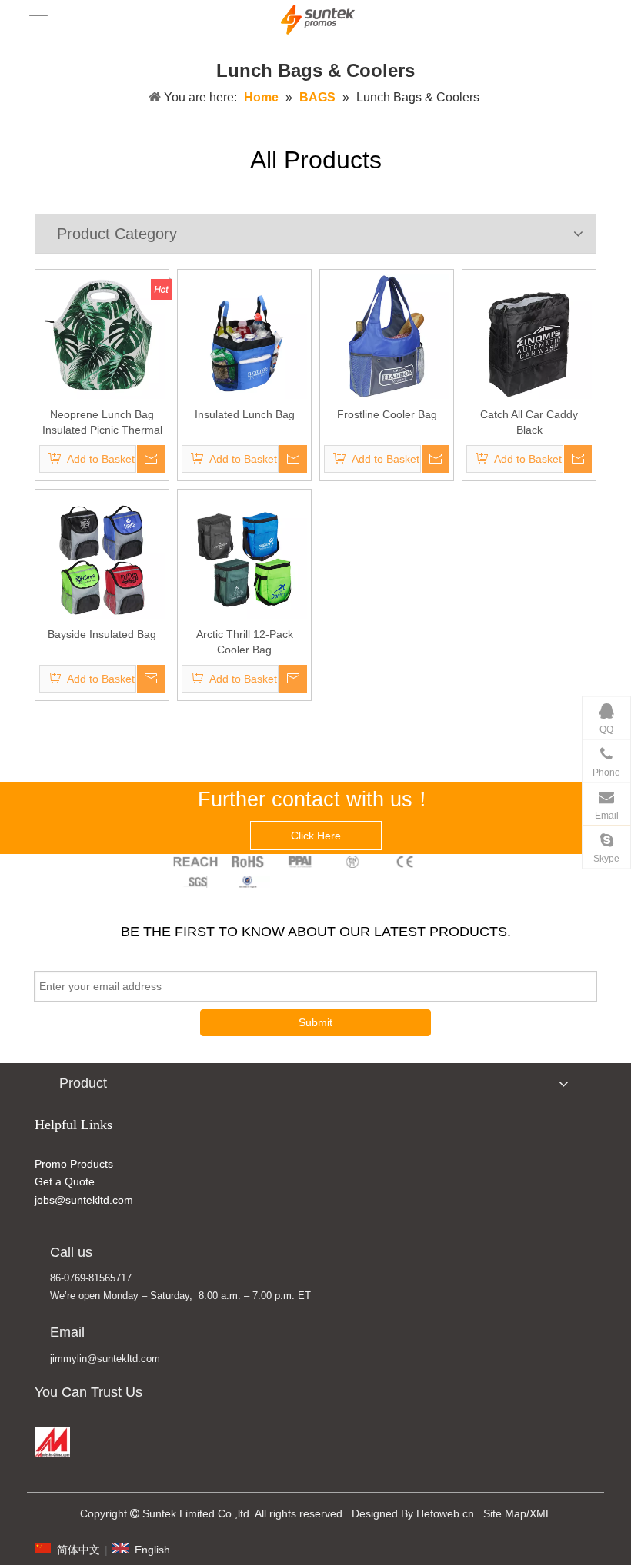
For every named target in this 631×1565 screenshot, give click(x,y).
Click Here (316, 835)
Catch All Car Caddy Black (529, 422)
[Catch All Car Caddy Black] (529, 335)
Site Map (504, 1513)
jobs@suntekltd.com (84, 1200)
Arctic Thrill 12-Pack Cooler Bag (244, 642)
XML (540, 1513)
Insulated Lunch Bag (245, 414)
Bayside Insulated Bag (102, 634)
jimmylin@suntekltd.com (105, 1358)
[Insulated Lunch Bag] (244, 335)
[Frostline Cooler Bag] (386, 335)
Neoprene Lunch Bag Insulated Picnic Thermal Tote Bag (102, 422)
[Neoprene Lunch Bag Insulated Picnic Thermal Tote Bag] (102, 335)
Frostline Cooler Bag (387, 414)
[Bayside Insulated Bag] (102, 555)
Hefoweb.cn (445, 1513)
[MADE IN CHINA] (52, 1442)
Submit (315, 1022)
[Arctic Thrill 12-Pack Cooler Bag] (244, 555)
